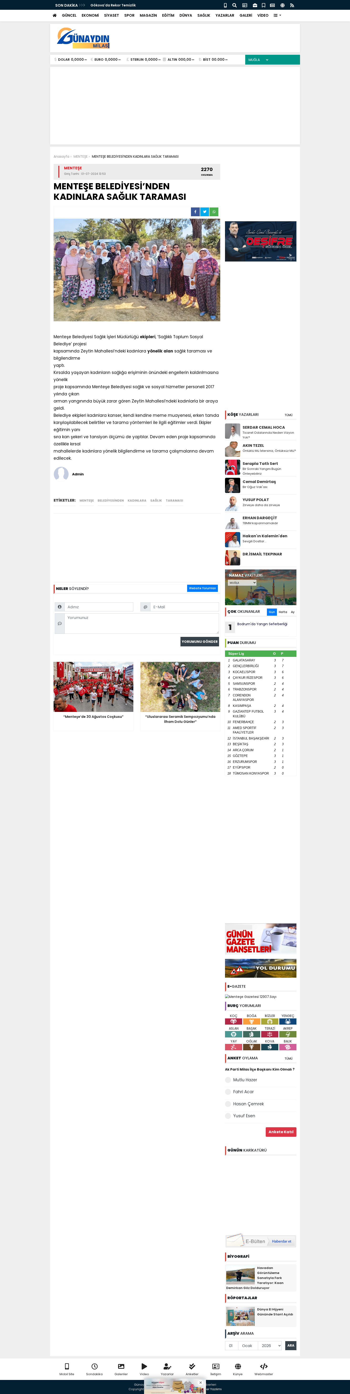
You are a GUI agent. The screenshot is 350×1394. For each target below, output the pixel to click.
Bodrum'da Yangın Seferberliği (258, 627)
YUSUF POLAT (256, 500)
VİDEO (263, 15)
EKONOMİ (90, 15)
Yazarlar (167, 1374)
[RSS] (292, 5)
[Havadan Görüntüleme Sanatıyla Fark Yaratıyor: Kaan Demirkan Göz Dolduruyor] (240, 1274)
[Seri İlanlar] (264, 5)
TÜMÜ (289, 415)
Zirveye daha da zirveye (261, 505)
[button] (277, 15)
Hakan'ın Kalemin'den (265, 536)
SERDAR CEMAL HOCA (264, 427)
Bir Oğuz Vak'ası (255, 487)
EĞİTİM (168, 15)
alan (168, 351)
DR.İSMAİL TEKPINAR (262, 554)
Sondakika (94, 1374)
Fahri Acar (243, 1092)
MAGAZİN (148, 15)
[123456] (260, 1193)
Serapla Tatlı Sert (260, 463)
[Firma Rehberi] (255, 5)
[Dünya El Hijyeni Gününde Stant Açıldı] (240, 1315)
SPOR (129, 15)
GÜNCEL (69, 15)
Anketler (192, 1374)
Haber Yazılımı (211, 1389)
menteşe (87, 500)
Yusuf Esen (244, 1116)
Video (144, 1374)
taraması (174, 500)
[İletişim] (245, 5)
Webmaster (264, 1374)
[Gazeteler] (272, 5)
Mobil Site (67, 1374)
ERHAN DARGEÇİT (260, 518)
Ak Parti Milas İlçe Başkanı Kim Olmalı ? (260, 1069)
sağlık (156, 500)
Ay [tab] (293, 612)
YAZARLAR (224, 15)
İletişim (215, 1374)
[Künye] (282, 5)
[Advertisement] (209, 38)
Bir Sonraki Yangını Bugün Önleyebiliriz (262, 471)
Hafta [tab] (283, 612)
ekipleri (147, 337)
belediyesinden (111, 500)
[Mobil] (225, 5)
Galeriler (121, 1374)
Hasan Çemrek (248, 1104)
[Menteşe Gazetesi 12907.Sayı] (250, 996)
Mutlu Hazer (245, 1080)
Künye (238, 1374)
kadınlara (137, 500)
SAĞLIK (203, 15)
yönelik (154, 351)
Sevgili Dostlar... (254, 541)
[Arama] (234, 5)
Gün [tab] (272, 612)
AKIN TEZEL (253, 445)
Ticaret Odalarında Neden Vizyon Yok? (268, 435)
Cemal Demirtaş (259, 481)
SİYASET (111, 15)
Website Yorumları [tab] (202, 588)
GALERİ (246, 15)
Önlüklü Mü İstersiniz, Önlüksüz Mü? (269, 450)
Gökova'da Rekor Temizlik (113, 5)
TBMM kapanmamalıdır (260, 523)
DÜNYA (186, 15)
